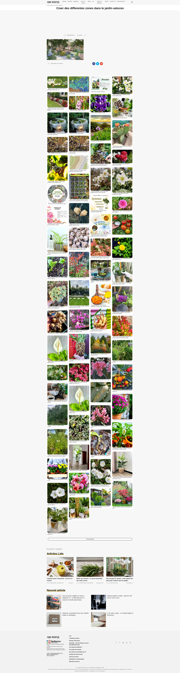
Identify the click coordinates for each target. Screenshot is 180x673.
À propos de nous (74, 638)
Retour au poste (56, 63)
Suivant (80, 35)
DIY (93, 1)
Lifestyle (113, 1)
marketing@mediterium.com (57, 653)
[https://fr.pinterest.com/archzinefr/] (130, 642)
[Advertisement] (90, 22)
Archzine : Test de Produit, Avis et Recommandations (79, 644)
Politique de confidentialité (77, 652)
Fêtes (106, 1)
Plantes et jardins (58, 5)
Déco (89, 1)
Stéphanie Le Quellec (57, 582)
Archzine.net (121, 1)
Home (48, 5)
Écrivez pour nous (74, 640)
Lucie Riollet (114, 582)
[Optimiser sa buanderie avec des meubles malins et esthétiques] (53, 619)
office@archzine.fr (51, 655)
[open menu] (132, 2)
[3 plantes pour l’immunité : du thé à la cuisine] (60, 567)
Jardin (64, 1)
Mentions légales (74, 661)
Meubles (75, 1)
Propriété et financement (76, 659)
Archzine (53, 2)
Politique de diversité (75, 647)
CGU (70, 635)
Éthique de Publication (75, 654)
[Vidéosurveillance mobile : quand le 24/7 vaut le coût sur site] (98, 602)
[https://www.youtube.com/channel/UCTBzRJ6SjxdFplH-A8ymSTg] (123, 642)
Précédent (71, 35)
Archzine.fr (54, 637)
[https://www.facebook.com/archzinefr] (116, 642)
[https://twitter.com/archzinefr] (127, 642)
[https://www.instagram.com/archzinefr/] (119, 642)
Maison (70, 1)
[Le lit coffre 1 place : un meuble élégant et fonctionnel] (98, 619)
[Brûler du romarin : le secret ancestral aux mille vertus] (89, 567)
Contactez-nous (74, 656)
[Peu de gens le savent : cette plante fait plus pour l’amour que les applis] (119, 567)
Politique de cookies (75, 649)
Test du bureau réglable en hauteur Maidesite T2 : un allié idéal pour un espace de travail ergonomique (73, 598)
